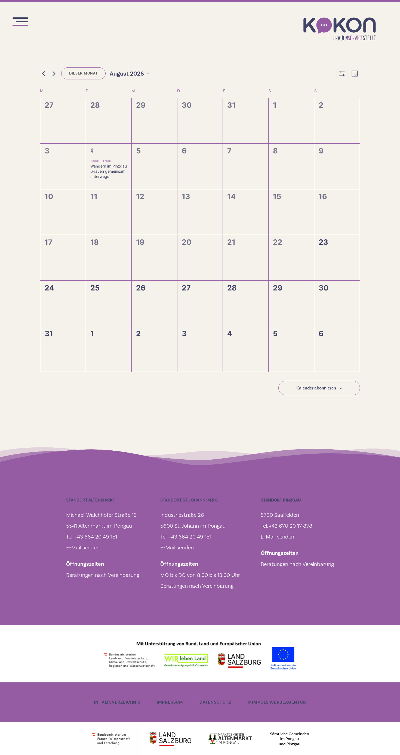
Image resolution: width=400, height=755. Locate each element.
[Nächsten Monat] (54, 73)
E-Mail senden (83, 547)
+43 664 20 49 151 (96, 536)
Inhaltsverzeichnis (117, 702)
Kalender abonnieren (316, 388)
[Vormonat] (43, 73)
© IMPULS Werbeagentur (277, 702)
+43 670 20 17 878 (290, 525)
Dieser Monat (83, 73)
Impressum (170, 702)
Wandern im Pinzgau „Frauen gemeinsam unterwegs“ (108, 171)
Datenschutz (215, 702)
